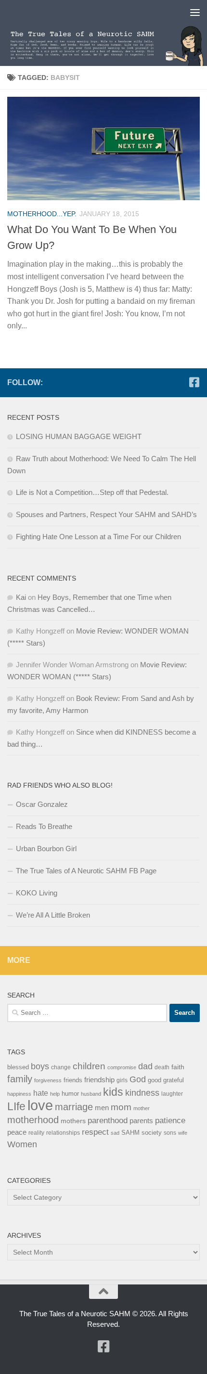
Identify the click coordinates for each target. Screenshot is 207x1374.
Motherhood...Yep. (42, 214)
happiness (19, 1094)
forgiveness (48, 1080)
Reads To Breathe (44, 826)
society (152, 1132)
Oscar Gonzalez (42, 804)
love (40, 1105)
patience (170, 1120)
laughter (172, 1093)
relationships (63, 1132)
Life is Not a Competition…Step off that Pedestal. (92, 492)
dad (145, 1066)
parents (141, 1120)
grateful (173, 1080)
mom (121, 1107)
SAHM (130, 1132)
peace (16, 1132)
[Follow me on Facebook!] (194, 382)
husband (91, 1094)
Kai (21, 597)
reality (36, 1132)
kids (113, 1092)
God (137, 1079)
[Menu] (195, 12)
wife (182, 1133)
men (102, 1107)
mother (141, 1108)
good (154, 1080)
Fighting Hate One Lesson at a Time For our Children (98, 536)
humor (70, 1093)
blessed (18, 1067)
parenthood (108, 1120)
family (19, 1078)
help (55, 1094)
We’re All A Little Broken (53, 915)
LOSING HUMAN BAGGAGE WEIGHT (79, 436)
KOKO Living (36, 893)
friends (73, 1080)
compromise (121, 1067)
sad (115, 1133)
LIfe (16, 1106)
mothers (73, 1121)
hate (40, 1093)
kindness (142, 1093)
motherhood (33, 1120)
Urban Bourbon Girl (46, 848)
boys (40, 1066)
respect (95, 1132)
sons (170, 1132)
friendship (99, 1080)
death (162, 1067)
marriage (74, 1107)
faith (177, 1067)
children (89, 1066)
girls (122, 1080)
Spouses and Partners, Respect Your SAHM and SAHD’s (106, 514)
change (61, 1067)
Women (22, 1144)
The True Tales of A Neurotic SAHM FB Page (86, 871)
